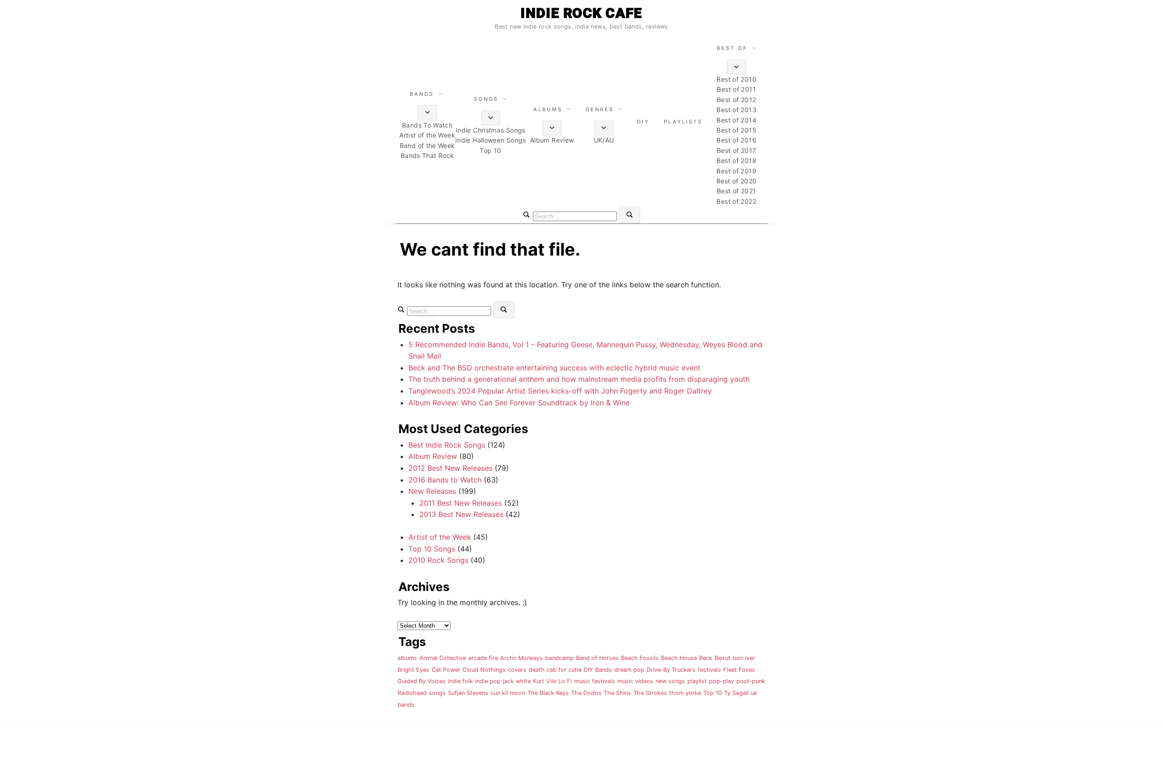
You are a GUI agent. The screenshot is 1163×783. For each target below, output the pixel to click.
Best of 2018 (736, 160)
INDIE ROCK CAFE (581, 13)
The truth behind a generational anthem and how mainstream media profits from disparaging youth (579, 379)
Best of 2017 (736, 150)
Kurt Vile (544, 681)
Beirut (723, 658)
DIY (643, 121)
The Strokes (650, 692)
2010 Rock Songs (438, 560)
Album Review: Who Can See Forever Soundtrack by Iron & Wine (519, 402)
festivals (709, 669)
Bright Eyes (413, 669)
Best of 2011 (736, 89)
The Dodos (586, 692)
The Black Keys (548, 692)
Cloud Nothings (484, 669)
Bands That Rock (427, 155)
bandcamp (559, 658)
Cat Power (446, 669)
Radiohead (412, 692)
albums (407, 658)
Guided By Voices (422, 681)
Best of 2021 (736, 191)
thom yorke (685, 692)
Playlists (683, 121)
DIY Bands (598, 669)
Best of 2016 (736, 140)
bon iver (744, 658)
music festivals (594, 681)
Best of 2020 (736, 181)
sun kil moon (508, 692)
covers (517, 669)
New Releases (432, 491)
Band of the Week (427, 145)
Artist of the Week (427, 135)
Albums (547, 109)
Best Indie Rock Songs (446, 444)
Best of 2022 (736, 201)
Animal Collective (442, 658)
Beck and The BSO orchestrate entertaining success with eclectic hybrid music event (554, 367)
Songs (486, 99)
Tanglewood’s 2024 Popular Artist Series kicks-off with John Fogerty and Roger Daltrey (560, 390)
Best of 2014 (736, 120)
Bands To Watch (427, 125)
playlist (697, 681)
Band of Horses (597, 658)
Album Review (552, 140)
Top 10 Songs (431, 548)
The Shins (617, 692)
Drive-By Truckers (671, 669)
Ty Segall (736, 692)
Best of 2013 (736, 109)
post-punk (750, 681)
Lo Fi (565, 681)
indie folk (460, 681)
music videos (635, 681)
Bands (422, 94)
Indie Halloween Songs (490, 140)
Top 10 (490, 150)
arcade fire (483, 658)
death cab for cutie (555, 669)
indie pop (488, 681)
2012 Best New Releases (450, 468)
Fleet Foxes (739, 669)
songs (437, 692)
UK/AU (604, 140)
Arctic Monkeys (521, 658)
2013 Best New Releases (461, 514)
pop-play (721, 681)
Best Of (732, 48)
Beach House (679, 658)
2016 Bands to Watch (445, 479)
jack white (517, 681)
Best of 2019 (736, 171)
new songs (670, 681)
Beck (705, 658)
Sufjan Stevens (468, 692)
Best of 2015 (736, 130)
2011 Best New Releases (460, 502)
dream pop (629, 669)
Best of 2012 (736, 99)
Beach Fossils (640, 658)
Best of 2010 (736, 79)
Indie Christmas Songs (491, 130)
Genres (600, 109)
